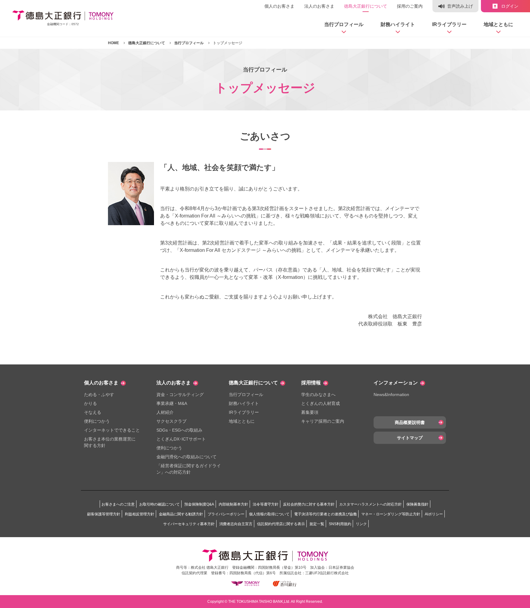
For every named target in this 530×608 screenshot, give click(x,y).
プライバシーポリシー (226, 514)
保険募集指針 (417, 504)
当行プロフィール (246, 394)
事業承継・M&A (171, 403)
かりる (90, 403)
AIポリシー (434, 514)
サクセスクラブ (171, 421)
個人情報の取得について (269, 514)
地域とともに (242, 421)
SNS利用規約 (340, 524)
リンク (361, 524)
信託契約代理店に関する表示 (281, 524)
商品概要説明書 (410, 422)
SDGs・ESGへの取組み (179, 430)
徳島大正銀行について (365, 6)
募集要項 (309, 412)
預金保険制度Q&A (199, 504)
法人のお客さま (319, 6)
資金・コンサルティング (180, 394)
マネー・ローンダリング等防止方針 (390, 514)
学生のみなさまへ (318, 394)
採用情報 (311, 382)
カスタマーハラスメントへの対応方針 (370, 504)
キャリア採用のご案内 (322, 421)
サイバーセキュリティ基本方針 (189, 524)
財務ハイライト (244, 403)
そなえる (92, 412)
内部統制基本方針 (233, 504)
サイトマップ (410, 437)
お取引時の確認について (159, 504)
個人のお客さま (279, 6)
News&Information (391, 394)
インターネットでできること (112, 430)
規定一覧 (316, 524)
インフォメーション (396, 382)
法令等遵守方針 (265, 504)
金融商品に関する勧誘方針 (181, 514)
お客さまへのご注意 (118, 504)
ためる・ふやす (99, 394)
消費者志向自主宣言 (235, 524)
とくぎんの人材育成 (320, 403)
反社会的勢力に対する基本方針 (309, 504)
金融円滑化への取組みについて (186, 456)
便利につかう (97, 421)
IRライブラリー (244, 412)
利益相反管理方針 (139, 514)
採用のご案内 (410, 6)
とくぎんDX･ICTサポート (181, 439)
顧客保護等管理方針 (103, 514)
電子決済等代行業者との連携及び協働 (325, 514)
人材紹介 (165, 412)
